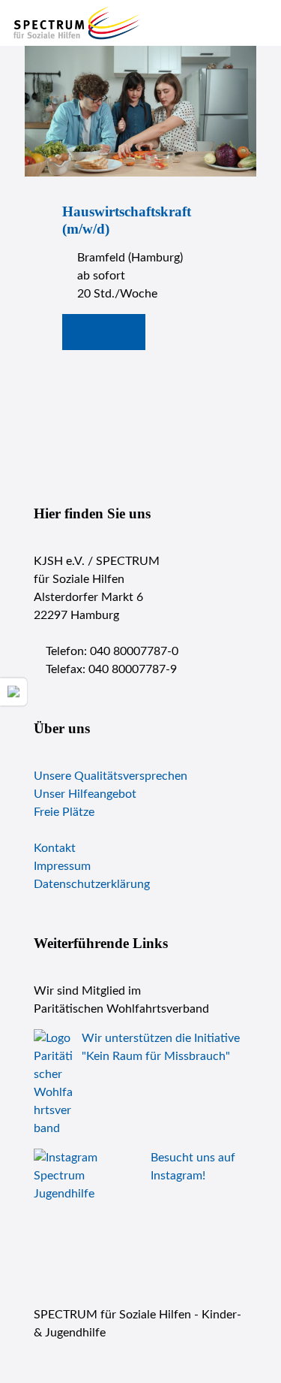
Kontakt (55, 848)
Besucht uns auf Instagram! (193, 1167)
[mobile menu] (261, 22)
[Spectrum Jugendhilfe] (77, 22)
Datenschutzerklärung (92, 884)
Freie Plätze (64, 812)
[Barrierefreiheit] (13, 691)
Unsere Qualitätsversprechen (110, 776)
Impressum (62, 866)
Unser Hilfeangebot (85, 794)
